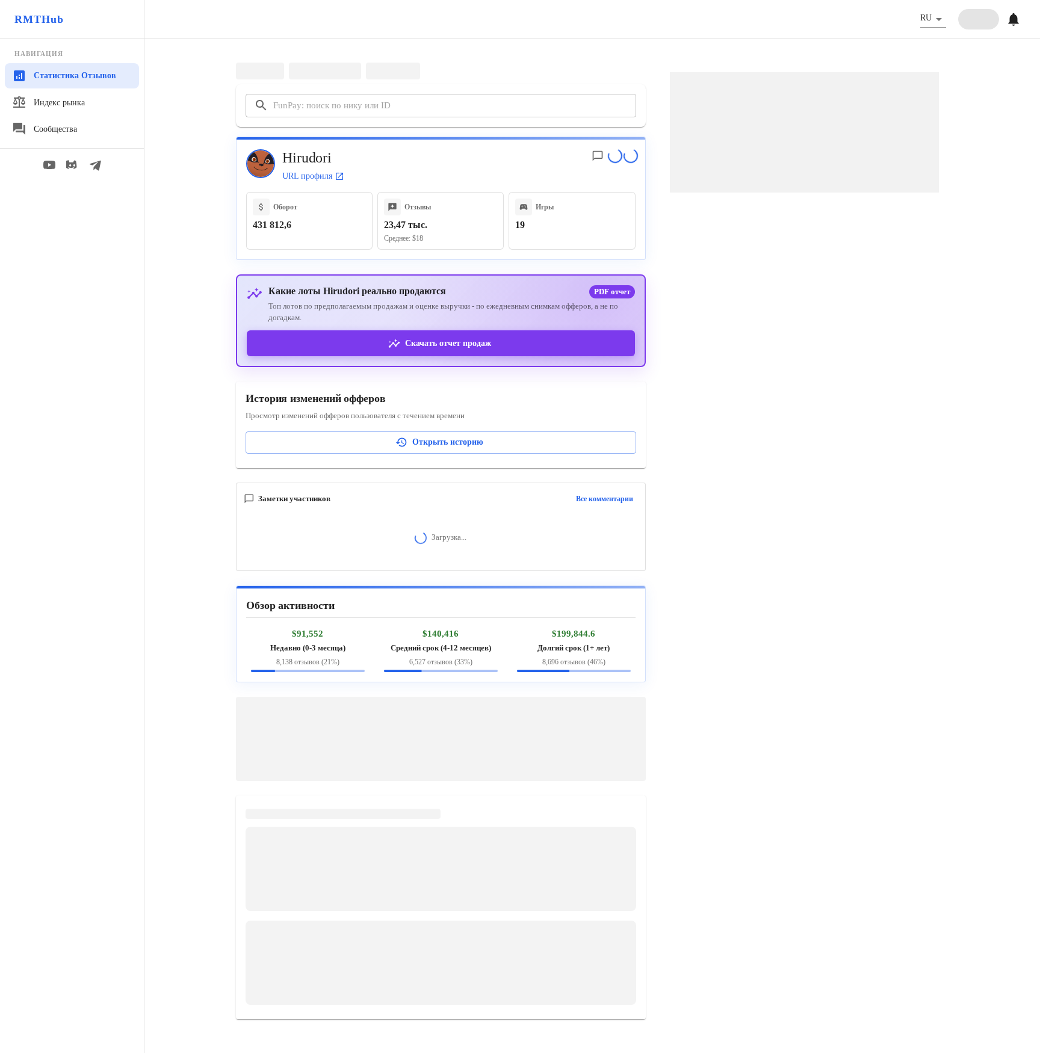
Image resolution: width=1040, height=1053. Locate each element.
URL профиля (307, 176)
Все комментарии (604, 499)
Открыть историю (447, 441)
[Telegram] (95, 165)
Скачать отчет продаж (448, 343)
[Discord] (72, 165)
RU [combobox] (926, 17)
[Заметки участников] (598, 156)
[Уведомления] (1013, 19)
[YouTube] (49, 165)
